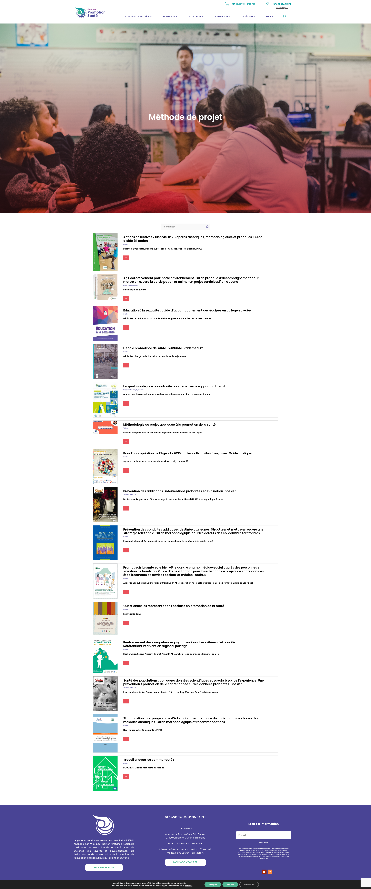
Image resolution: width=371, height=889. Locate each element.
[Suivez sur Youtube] (264, 872)
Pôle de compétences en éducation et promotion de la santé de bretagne (162, 432)
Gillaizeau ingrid (158, 499)
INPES (199, 248)
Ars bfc (179, 654)
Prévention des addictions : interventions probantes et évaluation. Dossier (179, 491)
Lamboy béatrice (185, 692)
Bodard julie (152, 248)
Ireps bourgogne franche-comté (201, 654)
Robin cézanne (160, 394)
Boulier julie (129, 654)
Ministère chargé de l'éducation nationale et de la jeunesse (155, 356)
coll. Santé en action (184, 248)
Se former (169, 16)
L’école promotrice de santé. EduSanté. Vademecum (163, 348)
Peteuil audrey (144, 654)
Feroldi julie (166, 248)
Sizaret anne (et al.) (163, 654)
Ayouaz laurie (130, 461)
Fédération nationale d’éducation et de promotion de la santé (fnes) (216, 582)
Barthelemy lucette (133, 248)
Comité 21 (183, 461)
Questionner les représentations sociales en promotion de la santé (173, 606)
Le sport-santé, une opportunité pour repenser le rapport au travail (174, 386)
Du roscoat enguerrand (136, 499)
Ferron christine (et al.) (166, 582)
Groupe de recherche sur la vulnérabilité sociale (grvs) (184, 541)
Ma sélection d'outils (243, 4)
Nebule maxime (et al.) (165, 461)
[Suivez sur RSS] (270, 872)
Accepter (213, 884)
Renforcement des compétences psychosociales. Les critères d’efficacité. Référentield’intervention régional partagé (179, 644)
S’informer (221, 16)
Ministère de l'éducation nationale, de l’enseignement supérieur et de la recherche (167, 318)
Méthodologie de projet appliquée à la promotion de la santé (169, 424)
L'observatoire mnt (200, 394)
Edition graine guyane (135, 289)
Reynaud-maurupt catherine (138, 541)
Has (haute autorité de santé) (139, 730)
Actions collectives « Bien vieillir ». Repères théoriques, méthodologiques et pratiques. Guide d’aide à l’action (192, 239)
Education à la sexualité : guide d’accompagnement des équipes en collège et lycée (187, 310)
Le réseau (247, 16)
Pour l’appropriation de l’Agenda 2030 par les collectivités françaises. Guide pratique (187, 453)
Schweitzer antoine (179, 394)
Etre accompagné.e (137, 16)
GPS (268, 16)
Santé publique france (211, 499)
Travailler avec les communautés (148, 760)
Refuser (230, 884)
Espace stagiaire (281, 4)
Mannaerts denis (132, 613)
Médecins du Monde (153, 767)
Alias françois (130, 582)
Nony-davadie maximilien (137, 394)
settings (188, 886)
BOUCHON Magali (132, 767)
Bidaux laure (146, 582)
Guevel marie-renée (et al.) (160, 692)
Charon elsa (145, 461)
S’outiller (194, 16)
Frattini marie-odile (134, 692)
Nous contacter (185, 862)
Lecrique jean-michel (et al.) (183, 499)
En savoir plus (104, 867)
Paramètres (249, 884)
